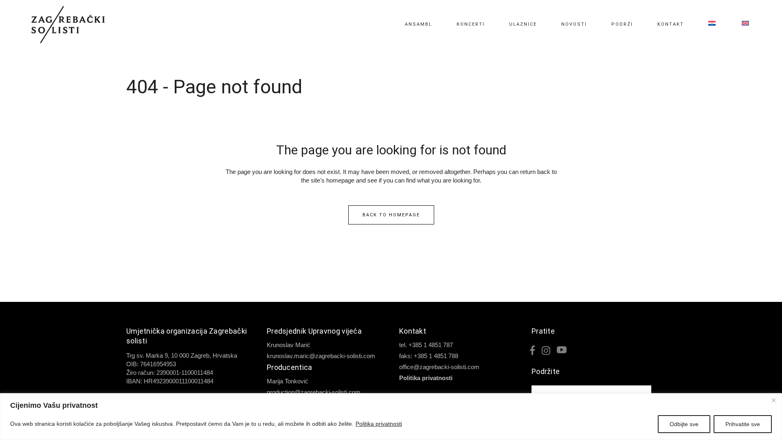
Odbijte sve (684, 424)
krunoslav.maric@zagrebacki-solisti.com (321, 355)
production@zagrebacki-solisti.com (313, 392)
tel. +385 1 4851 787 (426, 344)
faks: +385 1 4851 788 (428, 355)
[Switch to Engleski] (740, 24)
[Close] (773, 400)
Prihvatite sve (742, 424)
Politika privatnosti (379, 423)
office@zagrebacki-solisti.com (439, 366)
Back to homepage (391, 215)
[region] (391, 416)
